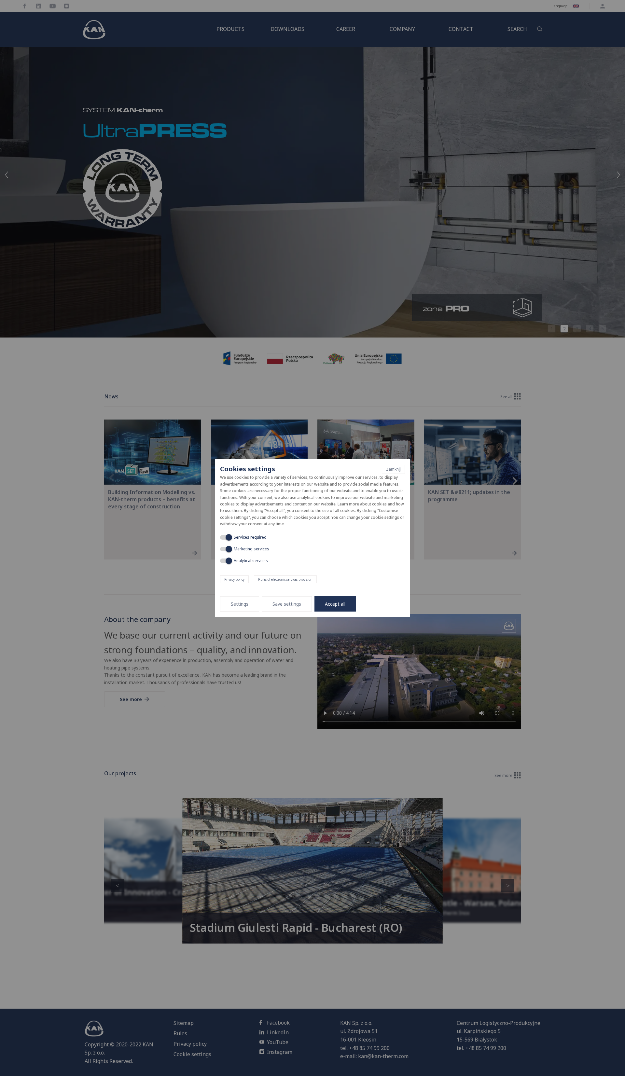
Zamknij (393, 469)
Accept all (335, 604)
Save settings (286, 604)
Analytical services (251, 560)
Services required (250, 537)
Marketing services (251, 549)
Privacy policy (234, 579)
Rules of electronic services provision (285, 579)
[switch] (225, 537)
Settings (239, 604)
